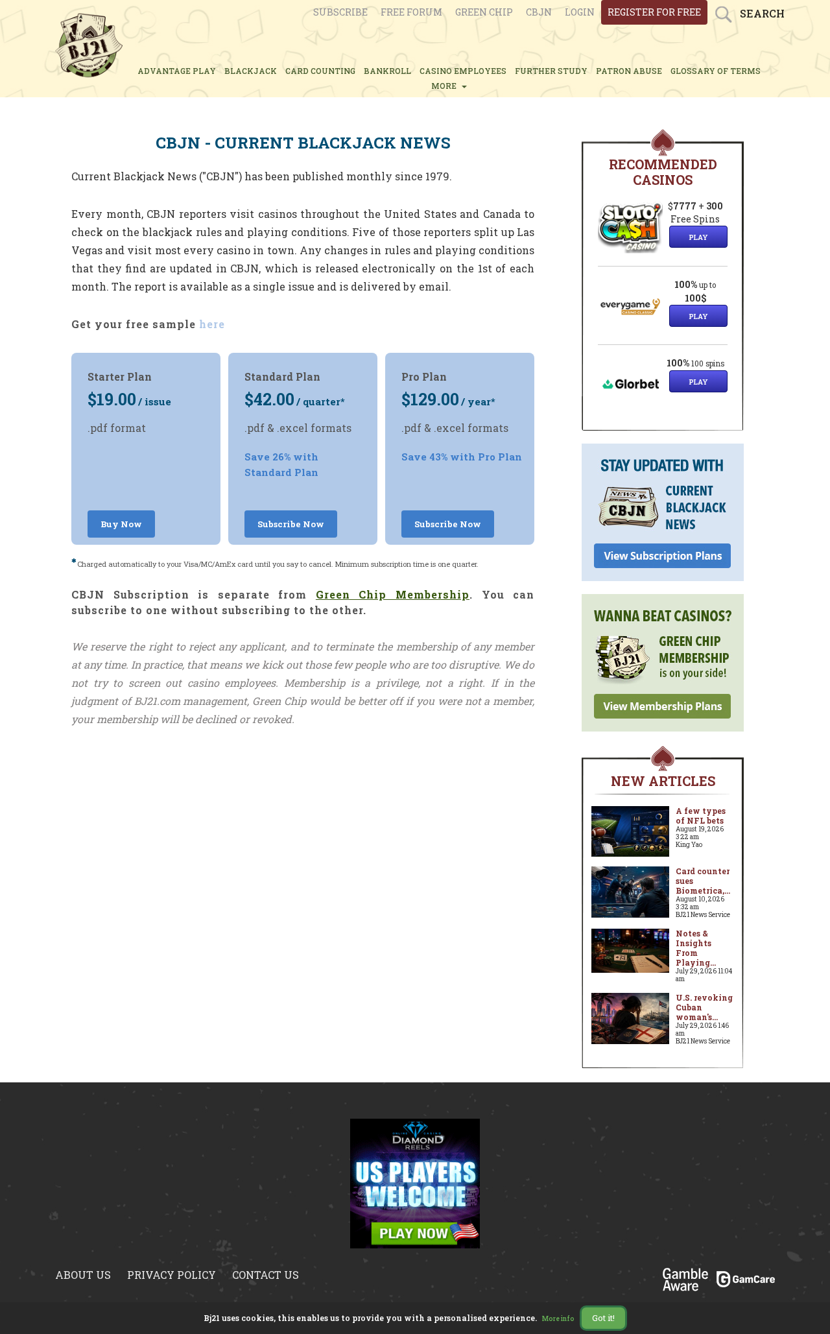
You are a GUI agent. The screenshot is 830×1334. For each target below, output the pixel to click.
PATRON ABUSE (629, 71)
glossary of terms (715, 71)
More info (558, 1319)
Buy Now (121, 524)
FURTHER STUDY (551, 71)
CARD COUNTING (320, 71)
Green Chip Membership (392, 594)
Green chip (484, 12)
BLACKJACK (250, 71)
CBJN (539, 12)
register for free (654, 12)
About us (83, 1274)
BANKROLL (387, 71)
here (212, 324)
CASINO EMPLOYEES (463, 71)
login (580, 12)
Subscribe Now (290, 524)
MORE (445, 85)
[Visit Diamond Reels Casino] (415, 1182)
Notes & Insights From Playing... (696, 948)
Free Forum (411, 12)
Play (698, 237)
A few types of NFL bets (701, 815)
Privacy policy (171, 1274)
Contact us (265, 1274)
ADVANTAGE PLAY (176, 71)
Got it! (603, 1318)
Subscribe (340, 12)
